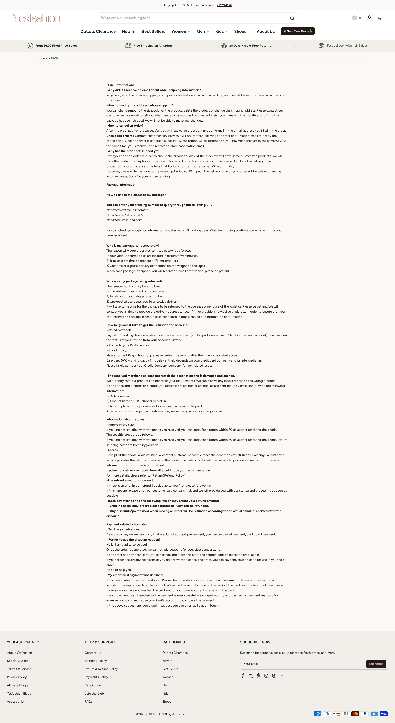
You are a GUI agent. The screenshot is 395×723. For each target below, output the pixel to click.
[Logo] (36, 18)
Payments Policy (96, 677)
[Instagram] (266, 675)
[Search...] (292, 18)
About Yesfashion (19, 653)
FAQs (88, 701)
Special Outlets (17, 661)
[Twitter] (250, 675)
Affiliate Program (19, 685)
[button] (379, 18)
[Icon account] (369, 17)
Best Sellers (170, 669)
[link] (180, 31)
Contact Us (93, 653)
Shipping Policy (96, 661)
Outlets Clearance (175, 653)
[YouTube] (282, 675)
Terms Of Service (19, 669)
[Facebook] (242, 675)
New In (167, 661)
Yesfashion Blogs (19, 693)
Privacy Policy (17, 677)
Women (167, 677)
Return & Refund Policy (101, 669)
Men (165, 685)
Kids (165, 693)
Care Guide (93, 685)
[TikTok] (274, 675)
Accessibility (16, 701)
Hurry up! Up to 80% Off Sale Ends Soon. (189, 5)
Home (43, 58)
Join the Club (94, 693)
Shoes (166, 701)
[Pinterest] (258, 675)
